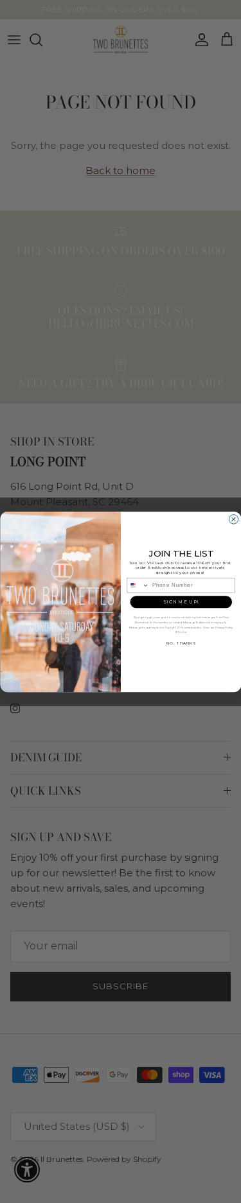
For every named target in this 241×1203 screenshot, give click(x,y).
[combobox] (138, 585)
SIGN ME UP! (181, 602)
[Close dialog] (233, 518)
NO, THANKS (180, 643)
